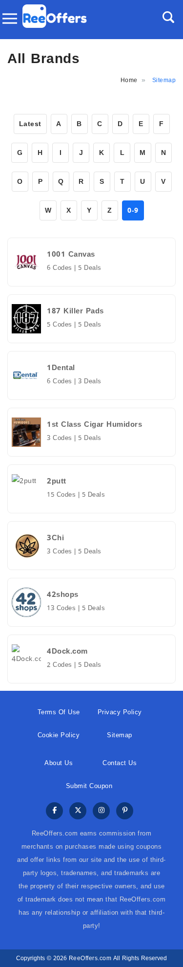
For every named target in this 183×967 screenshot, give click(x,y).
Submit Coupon (89, 786)
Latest (30, 124)
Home (129, 80)
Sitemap (119, 735)
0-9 (133, 210)
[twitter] (77, 811)
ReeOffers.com (90, 958)
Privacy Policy (120, 712)
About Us (58, 763)
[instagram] (101, 811)
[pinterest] (124, 811)
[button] (168, 17)
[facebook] (54, 811)
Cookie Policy (59, 735)
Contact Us (119, 763)
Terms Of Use (59, 712)
